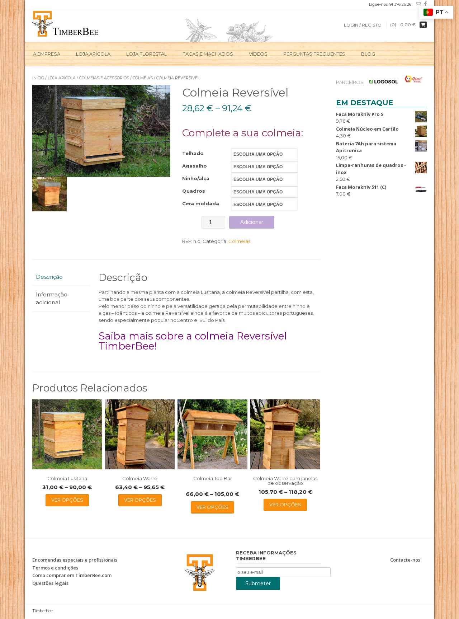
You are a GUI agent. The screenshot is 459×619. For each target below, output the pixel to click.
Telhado (193, 153)
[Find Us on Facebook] (424, 4)
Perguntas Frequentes (314, 54)
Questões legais (50, 583)
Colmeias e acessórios (104, 77)
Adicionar (251, 222)
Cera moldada (200, 203)
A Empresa (46, 54)
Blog (368, 54)
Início (38, 77)
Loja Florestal (146, 54)
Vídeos (258, 54)
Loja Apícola (93, 54)
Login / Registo (363, 25)
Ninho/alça (195, 178)
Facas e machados (208, 54)
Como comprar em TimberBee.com (72, 575)
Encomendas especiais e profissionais (74, 560)
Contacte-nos (405, 560)
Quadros (193, 191)
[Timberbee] (65, 23)
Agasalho (194, 166)
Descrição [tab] (49, 276)
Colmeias (143, 77)
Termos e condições (55, 567)
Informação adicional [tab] (51, 298)
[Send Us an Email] (417, 4)
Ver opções (67, 500)
